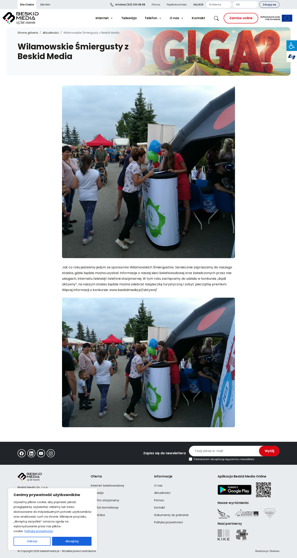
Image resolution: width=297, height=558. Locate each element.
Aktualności (51, 33)
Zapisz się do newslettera (164, 453)
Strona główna (28, 33)
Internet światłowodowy (107, 486)
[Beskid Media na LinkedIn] (31, 453)
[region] (52, 519)
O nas (174, 18)
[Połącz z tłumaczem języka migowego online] (291, 56)
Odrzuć (32, 541)
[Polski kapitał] (224, 513)
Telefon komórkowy (105, 508)
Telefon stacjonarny (105, 500)
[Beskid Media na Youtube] (41, 453)
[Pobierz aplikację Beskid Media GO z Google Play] (235, 490)
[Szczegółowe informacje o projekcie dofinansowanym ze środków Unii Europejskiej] (276, 18)
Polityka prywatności (38, 531)
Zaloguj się (269, 4)
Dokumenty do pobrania (171, 515)
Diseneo (274, 551)
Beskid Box (98, 515)
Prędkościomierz (177, 4)
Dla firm (45, 4)
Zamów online (241, 18)
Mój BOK (198, 4)
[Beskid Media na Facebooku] (22, 453)
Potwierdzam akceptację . (224, 459)
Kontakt (198, 18)
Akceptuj (71, 541)
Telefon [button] (151, 18)
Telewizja (129, 18)
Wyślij (269, 451)
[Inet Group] (242, 535)
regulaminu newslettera (239, 459)
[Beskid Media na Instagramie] (51, 453)
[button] (291, 45)
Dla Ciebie (27, 4)
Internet (102, 18)
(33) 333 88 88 (130, 4)
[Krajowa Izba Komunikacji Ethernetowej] (224, 534)
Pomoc (156, 4)
